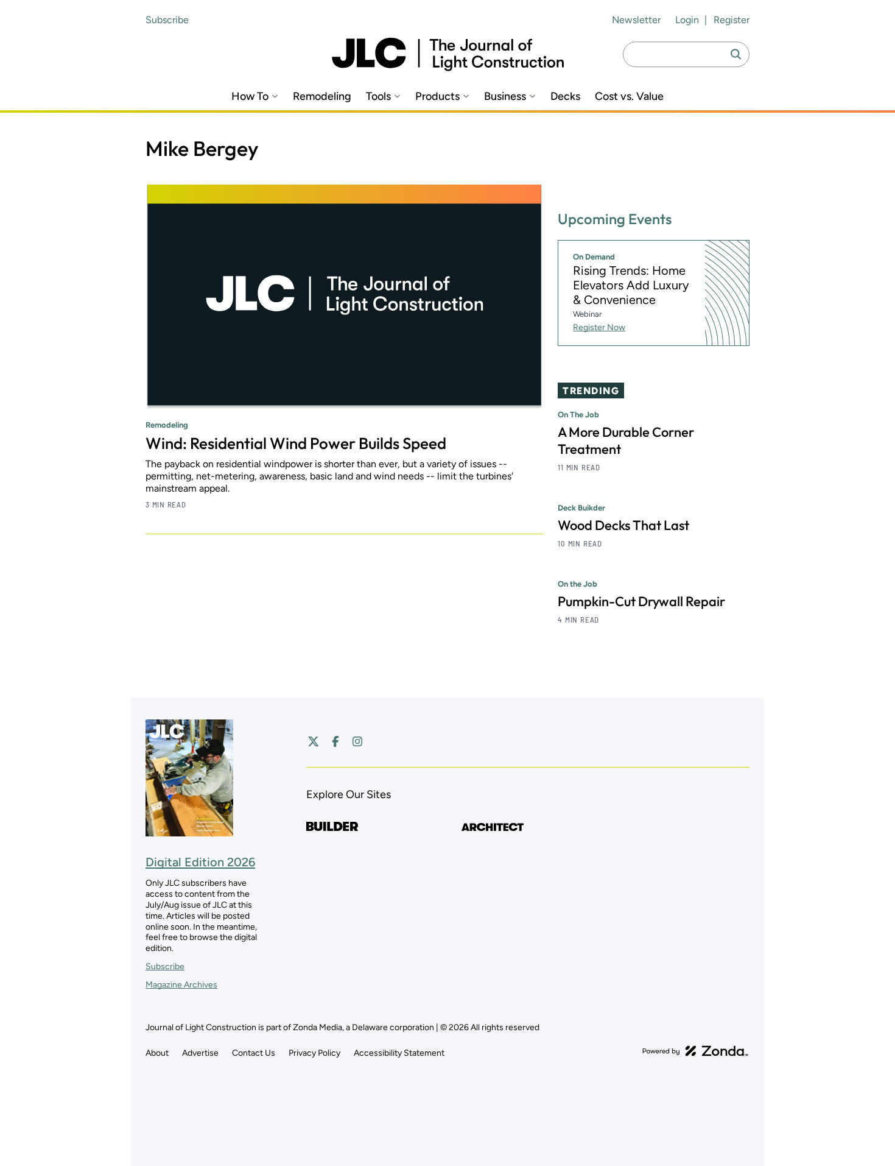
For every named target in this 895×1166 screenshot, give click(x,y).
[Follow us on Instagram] (357, 741)
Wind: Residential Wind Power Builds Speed (296, 443)
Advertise (200, 1053)
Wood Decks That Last (623, 525)
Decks (565, 96)
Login (687, 20)
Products (437, 96)
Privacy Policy (314, 1053)
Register (731, 20)
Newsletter (636, 20)
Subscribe (167, 20)
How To (249, 96)
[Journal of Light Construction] (448, 54)
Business (505, 96)
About (157, 1053)
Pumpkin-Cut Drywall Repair (641, 601)
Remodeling (322, 96)
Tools (378, 96)
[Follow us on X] (313, 741)
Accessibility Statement (399, 1053)
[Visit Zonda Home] (695, 1051)
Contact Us (253, 1053)
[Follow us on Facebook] (335, 741)
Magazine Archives (181, 985)
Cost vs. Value (629, 96)
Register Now (599, 327)
